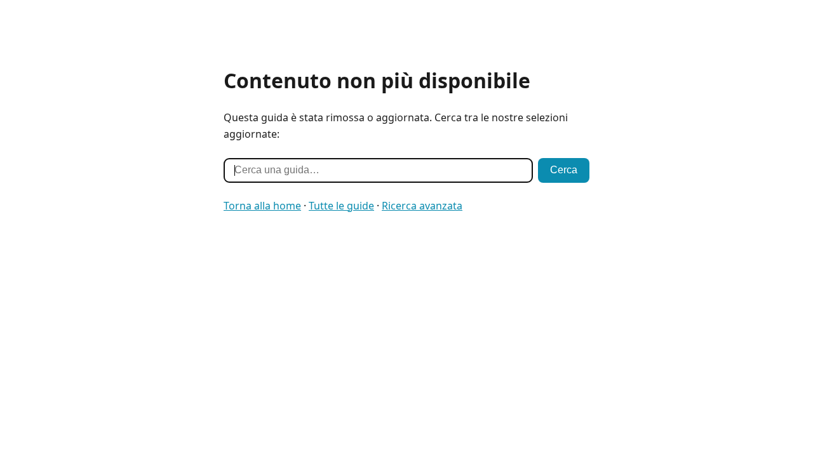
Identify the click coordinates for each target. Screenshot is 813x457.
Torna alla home (262, 206)
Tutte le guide (341, 206)
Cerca (563, 169)
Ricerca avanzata (422, 206)
